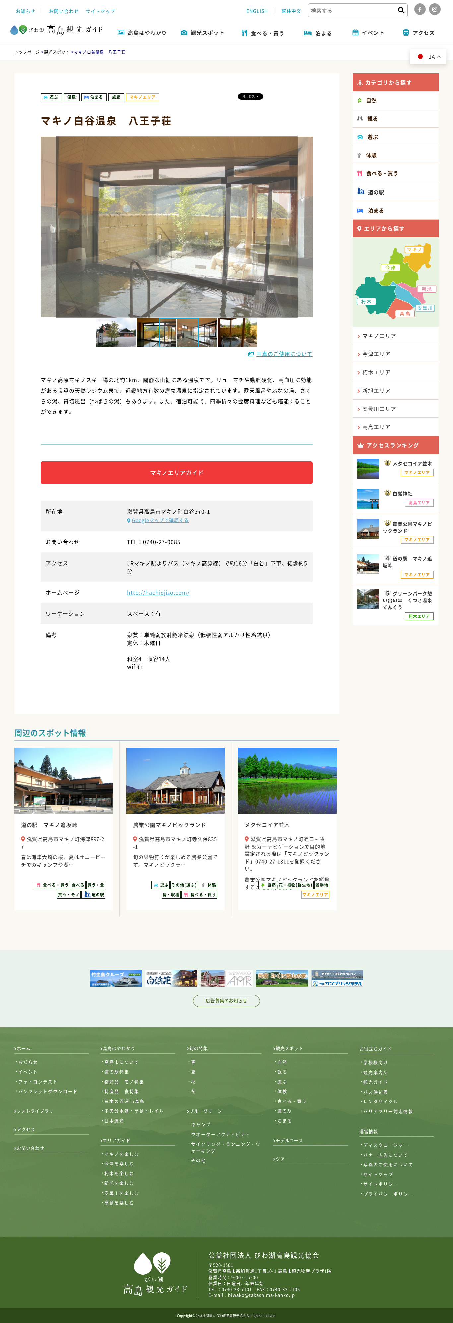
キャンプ (201, 1124)
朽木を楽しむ (119, 1173)
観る (282, 1071)
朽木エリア (376, 372)
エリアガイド (117, 1140)
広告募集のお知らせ (226, 1000)
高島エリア (376, 427)
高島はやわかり (119, 1048)
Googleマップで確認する (160, 520)
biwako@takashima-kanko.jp (261, 1295)
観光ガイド (375, 1082)
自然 (282, 1062)
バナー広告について (385, 1155)
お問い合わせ (64, 11)
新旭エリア (376, 390)
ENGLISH (257, 10)
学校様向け (375, 1062)
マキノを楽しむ (121, 1154)
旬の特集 (198, 1048)
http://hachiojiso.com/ (158, 592)
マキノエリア (379, 336)
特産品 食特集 (121, 1091)
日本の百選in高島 (124, 1101)
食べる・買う (292, 1101)
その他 (198, 1160)
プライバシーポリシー (388, 1194)
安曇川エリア (379, 408)
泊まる (284, 1120)
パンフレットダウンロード (48, 1091)
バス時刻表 (375, 1092)
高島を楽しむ (119, 1202)
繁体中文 (291, 10)
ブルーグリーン (205, 1111)
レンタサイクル (380, 1101)
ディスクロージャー (385, 1145)
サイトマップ (100, 11)
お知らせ (25, 11)
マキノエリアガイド (177, 472)
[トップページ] (56, 30)
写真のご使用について (284, 354)
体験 (282, 1091)
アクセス (26, 1129)
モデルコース (289, 1140)
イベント (28, 1071)
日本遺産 (114, 1120)
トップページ (27, 52)
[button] (116, 333)
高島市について (121, 1062)
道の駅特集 (116, 1071)
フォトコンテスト (38, 1081)
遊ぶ (282, 1081)
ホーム (24, 1048)
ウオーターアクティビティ (221, 1134)
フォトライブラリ (35, 1111)
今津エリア (376, 354)
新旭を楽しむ (119, 1183)
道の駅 (375, 192)
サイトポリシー (380, 1184)
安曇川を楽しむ (121, 1193)
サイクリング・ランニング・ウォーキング (226, 1147)
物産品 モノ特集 (124, 1081)
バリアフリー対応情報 (388, 1111)
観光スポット (57, 52)
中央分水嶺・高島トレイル (134, 1110)
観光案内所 (375, 1072)
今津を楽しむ (119, 1163)
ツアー (283, 1159)
